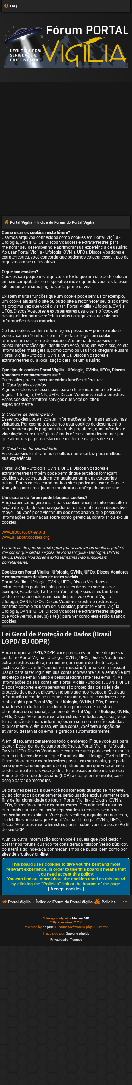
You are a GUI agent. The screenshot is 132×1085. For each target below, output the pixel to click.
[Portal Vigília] (66, 47)
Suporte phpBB (77, 933)
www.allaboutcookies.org (26, 537)
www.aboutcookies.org (23, 532)
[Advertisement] (66, 146)
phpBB (48, 927)
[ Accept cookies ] (66, 888)
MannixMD (80, 918)
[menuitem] (10, 6)
